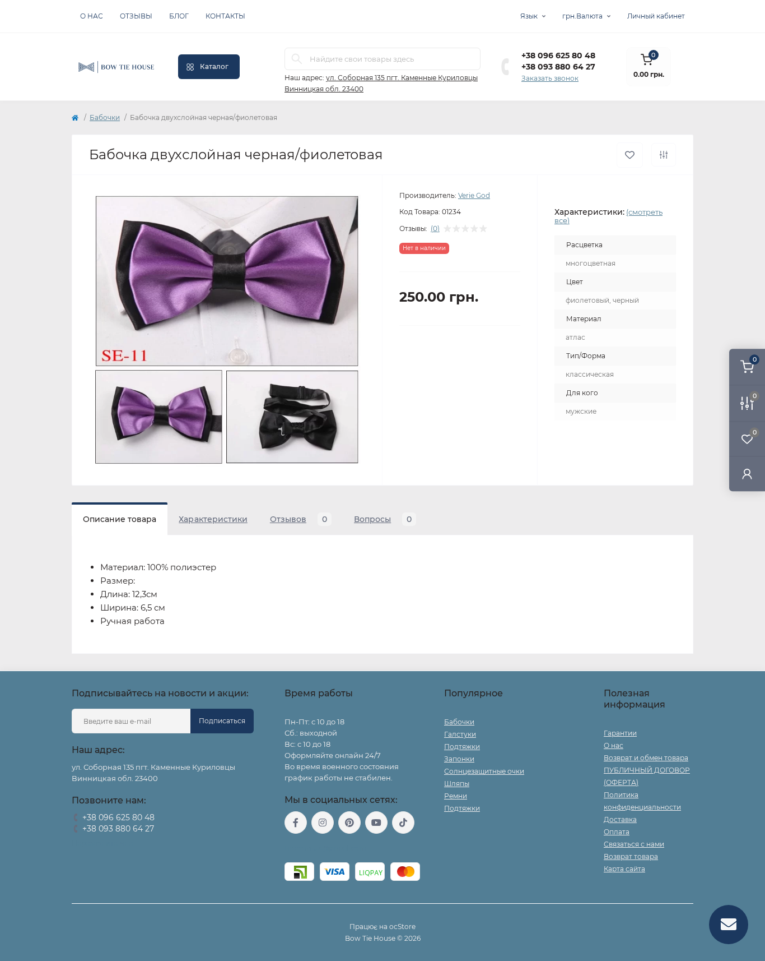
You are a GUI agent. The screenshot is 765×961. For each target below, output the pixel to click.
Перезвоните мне (102, 843)
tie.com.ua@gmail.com (325, 848)
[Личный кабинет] (747, 473)
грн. (582, 16)
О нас (91, 16)
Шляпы (456, 783)
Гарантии (620, 733)
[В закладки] (630, 155)
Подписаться (222, 721)
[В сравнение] (663, 155)
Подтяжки (462, 746)
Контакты (225, 16)
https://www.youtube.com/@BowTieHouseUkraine (376, 822)
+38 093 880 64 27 (558, 67)
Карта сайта (624, 869)
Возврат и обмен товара (646, 758)
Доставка (620, 819)
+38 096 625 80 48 (558, 55)
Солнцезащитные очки (484, 771)
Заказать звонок (550, 78)
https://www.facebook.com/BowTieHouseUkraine (295, 822)
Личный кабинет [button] (656, 16)
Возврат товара (631, 856)
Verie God (474, 195)
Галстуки (460, 734)
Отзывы (136, 16)
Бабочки (105, 117)
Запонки (459, 759)
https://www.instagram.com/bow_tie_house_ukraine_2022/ (322, 822)
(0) (435, 229)
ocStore (402, 926)
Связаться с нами (634, 844)
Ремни (455, 796)
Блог (179, 16)
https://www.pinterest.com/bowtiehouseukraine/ (349, 822)
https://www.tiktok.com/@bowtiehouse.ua (403, 822)
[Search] (296, 59)
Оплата (616, 832)
